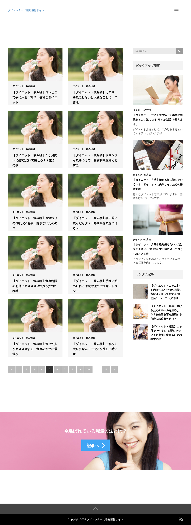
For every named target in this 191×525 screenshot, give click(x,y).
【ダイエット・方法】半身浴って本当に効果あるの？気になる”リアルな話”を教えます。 (158, 119)
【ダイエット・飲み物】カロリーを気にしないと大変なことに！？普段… (95, 97)
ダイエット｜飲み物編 (23, 86)
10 (88, 369)
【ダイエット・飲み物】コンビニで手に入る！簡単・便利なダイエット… (34, 97)
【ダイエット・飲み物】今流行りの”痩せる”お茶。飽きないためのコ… (34, 223)
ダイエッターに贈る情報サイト (26, 10)
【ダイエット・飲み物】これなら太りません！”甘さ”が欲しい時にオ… (95, 349)
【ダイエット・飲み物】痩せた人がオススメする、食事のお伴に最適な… (34, 349)
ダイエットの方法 (142, 110)
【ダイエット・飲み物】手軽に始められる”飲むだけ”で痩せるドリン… (95, 286)
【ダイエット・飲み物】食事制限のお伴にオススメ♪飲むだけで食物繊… (34, 286)
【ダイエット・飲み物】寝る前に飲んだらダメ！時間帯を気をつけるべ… (95, 223)
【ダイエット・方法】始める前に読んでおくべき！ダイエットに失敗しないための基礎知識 (158, 184)
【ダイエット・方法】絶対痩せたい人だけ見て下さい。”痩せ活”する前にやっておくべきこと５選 (158, 249)
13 (106, 369)
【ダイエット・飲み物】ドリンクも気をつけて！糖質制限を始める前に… (95, 160)
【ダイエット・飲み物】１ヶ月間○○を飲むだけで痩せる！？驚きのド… (34, 160)
